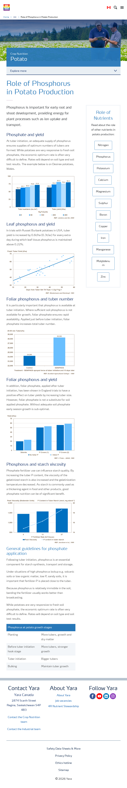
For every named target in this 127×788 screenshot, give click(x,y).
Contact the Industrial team (24, 729)
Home (6, 17)
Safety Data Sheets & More (64, 749)
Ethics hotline (63, 763)
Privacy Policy (63, 756)
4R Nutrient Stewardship (63, 706)
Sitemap (63, 770)
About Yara (63, 695)
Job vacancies (63, 701)
